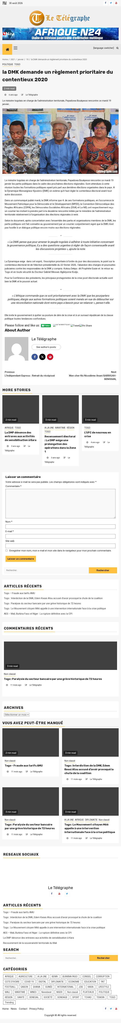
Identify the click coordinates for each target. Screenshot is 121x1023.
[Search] (116, 48)
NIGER (59, 992)
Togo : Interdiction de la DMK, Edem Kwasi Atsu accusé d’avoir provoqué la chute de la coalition (53, 598)
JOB (81, 987)
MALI (7, 992)
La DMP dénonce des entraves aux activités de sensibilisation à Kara (20, 436)
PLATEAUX (88, 992)
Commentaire (13, 486)
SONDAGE (62, 997)
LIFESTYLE (103, 987)
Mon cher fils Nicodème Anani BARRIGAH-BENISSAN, (92, 376)
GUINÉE (48, 987)
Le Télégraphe (32, 95)
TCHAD (88, 997)
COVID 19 (29, 981)
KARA (91, 987)
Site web (10, 541)
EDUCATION (90, 981)
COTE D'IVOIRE (12, 981)
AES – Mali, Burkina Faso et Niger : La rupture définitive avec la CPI (38, 613)
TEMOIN (100, 997)
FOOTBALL (10, 987)
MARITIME (60, 427)
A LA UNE (49, 427)
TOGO (17, 64)
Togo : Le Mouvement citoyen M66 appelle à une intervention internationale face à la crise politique (55, 608)
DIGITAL (42, 981)
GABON (24, 987)
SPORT (75, 997)
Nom (9, 521)
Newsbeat (46, 992)
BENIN (55, 976)
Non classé (45, 674)
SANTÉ (20, 997)
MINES (33, 992)
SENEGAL (34, 997)
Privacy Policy (36, 1008)
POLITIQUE (7, 64)
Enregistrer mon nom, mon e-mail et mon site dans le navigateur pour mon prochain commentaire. (60, 550)
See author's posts (46, 347)
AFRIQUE (9, 427)
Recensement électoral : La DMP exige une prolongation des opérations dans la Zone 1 (60, 444)
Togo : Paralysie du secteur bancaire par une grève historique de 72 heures (42, 603)
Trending (9, 1002)
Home (5, 1008)
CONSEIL (86, 976)
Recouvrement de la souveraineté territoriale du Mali (30, 943)
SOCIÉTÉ (48, 997)
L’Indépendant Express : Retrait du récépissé (30, 374)
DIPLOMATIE (32, 674)
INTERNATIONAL (65, 987)
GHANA (36, 987)
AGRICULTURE (26, 976)
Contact (23, 1008)
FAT (103, 981)
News (14, 1008)
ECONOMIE (74, 981)
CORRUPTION (102, 976)
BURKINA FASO (70, 976)
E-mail (10, 531)
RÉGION (70, 427)
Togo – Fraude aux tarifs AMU (19, 593)
